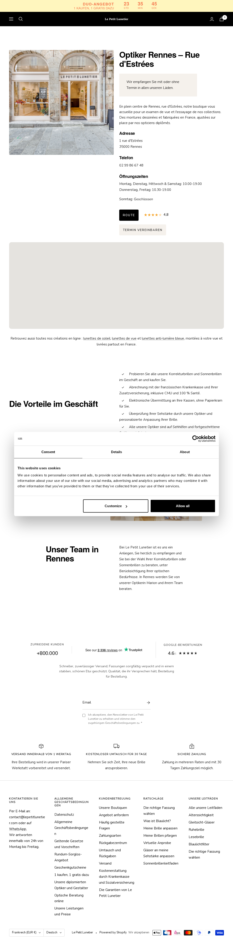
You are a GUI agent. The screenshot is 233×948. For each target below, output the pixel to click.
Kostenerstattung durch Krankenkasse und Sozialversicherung (116, 876)
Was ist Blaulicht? (157, 821)
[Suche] (21, 19)
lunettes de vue (124, 338)
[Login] (212, 19)
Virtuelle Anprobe (157, 843)
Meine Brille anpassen (160, 828)
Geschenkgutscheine (70, 867)
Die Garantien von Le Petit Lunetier (115, 893)
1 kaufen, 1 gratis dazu (71, 875)
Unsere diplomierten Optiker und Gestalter (71, 885)
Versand (105, 863)
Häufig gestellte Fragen (111, 825)
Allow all (183, 506)
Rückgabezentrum (113, 843)
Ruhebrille (196, 829)
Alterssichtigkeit (201, 815)
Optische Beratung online (69, 898)
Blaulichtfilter (199, 844)
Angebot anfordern (114, 815)
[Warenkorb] (221, 19)
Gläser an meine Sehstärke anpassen (158, 853)
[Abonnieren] (147, 702)
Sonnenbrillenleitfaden (160, 863)
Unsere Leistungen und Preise (69, 911)
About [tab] (185, 452)
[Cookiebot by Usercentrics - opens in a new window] (195, 438)
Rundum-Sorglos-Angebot (68, 857)
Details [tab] (116, 452)
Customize (113, 506)
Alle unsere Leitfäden (205, 807)
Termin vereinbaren (142, 230)
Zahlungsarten (110, 835)
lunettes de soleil (96, 338)
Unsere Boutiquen (113, 807)
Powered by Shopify (113, 932)
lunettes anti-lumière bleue (163, 338)
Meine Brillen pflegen (160, 835)
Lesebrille (196, 837)
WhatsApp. (18, 829)
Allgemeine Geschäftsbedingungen (71, 828)
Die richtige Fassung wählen (159, 810)
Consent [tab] (48, 452)
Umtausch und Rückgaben (110, 853)
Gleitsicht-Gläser (202, 822)
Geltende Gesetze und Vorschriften (68, 844)
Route (129, 215)
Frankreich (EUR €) (24, 932)
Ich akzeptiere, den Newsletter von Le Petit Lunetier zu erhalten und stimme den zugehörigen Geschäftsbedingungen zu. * (116, 719)
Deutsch (51, 932)
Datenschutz (64, 814)
